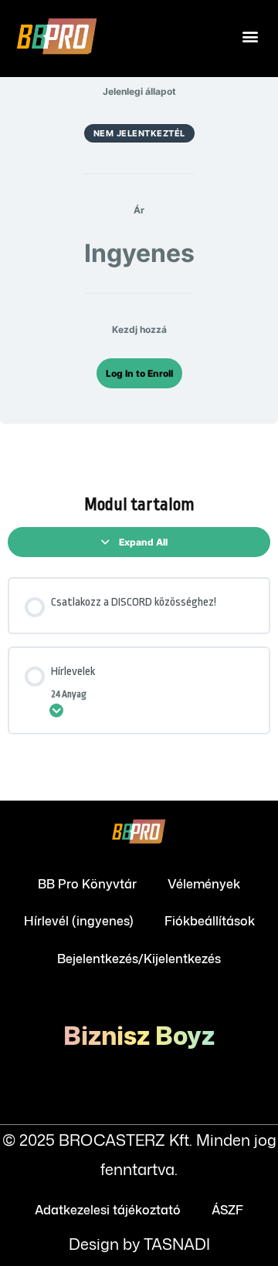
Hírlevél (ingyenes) (79, 920)
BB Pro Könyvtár (87, 883)
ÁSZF (227, 1209)
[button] (250, 36)
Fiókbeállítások (209, 920)
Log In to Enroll (139, 373)
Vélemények (204, 883)
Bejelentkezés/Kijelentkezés (139, 958)
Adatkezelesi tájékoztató (108, 1209)
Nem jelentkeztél (139, 133)
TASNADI (177, 1243)
